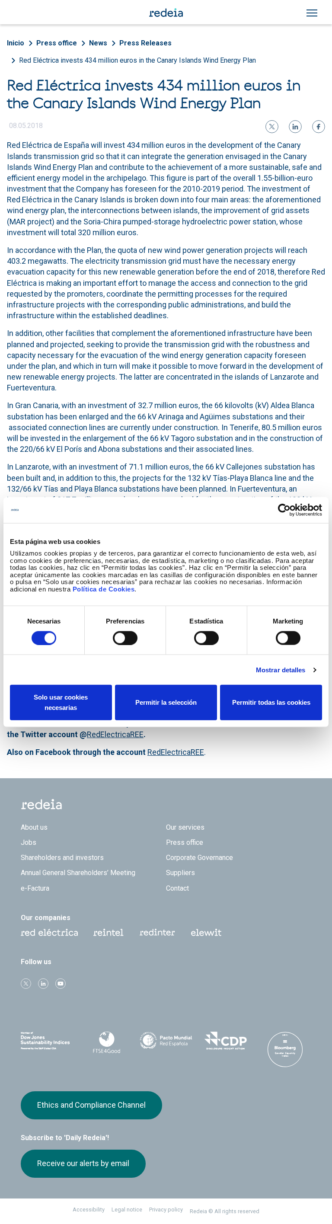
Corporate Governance (199, 857)
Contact (177, 888)
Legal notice (127, 1209)
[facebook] (318, 126)
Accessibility (89, 1209)
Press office (56, 43)
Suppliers (180, 873)
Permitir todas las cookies (271, 702)
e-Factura (35, 888)
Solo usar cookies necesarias (61, 702)
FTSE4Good (106, 1042)
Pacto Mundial (166, 1041)
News (98, 43)
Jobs (28, 842)
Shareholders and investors (62, 857)
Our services (185, 827)
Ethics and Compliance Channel (91, 1104)
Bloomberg (285, 1049)
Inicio (15, 43)
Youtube (60, 983)
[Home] (166, 12)
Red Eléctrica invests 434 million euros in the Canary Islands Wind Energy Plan (137, 60)
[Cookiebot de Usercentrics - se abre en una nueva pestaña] (284, 509)
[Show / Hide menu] (312, 13)
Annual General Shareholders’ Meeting (78, 873)
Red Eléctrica (49, 932)
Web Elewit (206, 932)
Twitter (26, 983)
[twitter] (271, 126)
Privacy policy (166, 1209)
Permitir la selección (166, 702)
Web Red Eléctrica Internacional (157, 932)
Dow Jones (47, 1041)
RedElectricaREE (115, 734)
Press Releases (145, 43)
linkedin (43, 983)
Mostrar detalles (281, 669)
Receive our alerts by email (83, 1163)
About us (34, 827)
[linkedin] (295, 126)
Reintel (108, 932)
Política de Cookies (104, 588)
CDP (225, 1041)
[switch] (125, 638)
